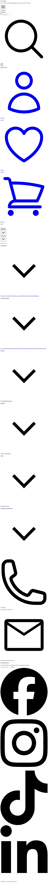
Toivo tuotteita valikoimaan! (21, 348)
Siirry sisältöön (3, 0)
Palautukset (37, 295)
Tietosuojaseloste (26, 295)
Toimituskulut (32, 295)
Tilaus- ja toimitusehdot (19, 295)
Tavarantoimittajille (12, 348)
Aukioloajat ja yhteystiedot (5, 295)
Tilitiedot (5, 401)
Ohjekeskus (12, 295)
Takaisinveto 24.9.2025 (4, 506)
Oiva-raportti (43, 348)
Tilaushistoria (9, 401)
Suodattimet (3, 228)
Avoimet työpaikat (38, 348)
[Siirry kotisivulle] (24, 13)
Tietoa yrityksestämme (4, 348)
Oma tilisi (2, 401)
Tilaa (12, 667)
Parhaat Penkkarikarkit (30, 348)
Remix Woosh (13, 2)
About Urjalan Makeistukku (5, 453)
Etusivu (1, 224)
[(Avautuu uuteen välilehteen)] (24, 715)
